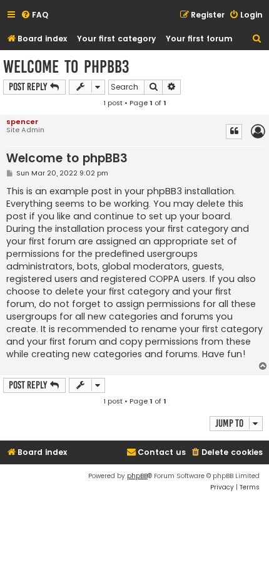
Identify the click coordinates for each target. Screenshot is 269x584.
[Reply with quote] (234, 131)
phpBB (137, 476)
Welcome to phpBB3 (66, 66)
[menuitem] (34, 15)
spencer (22, 122)
